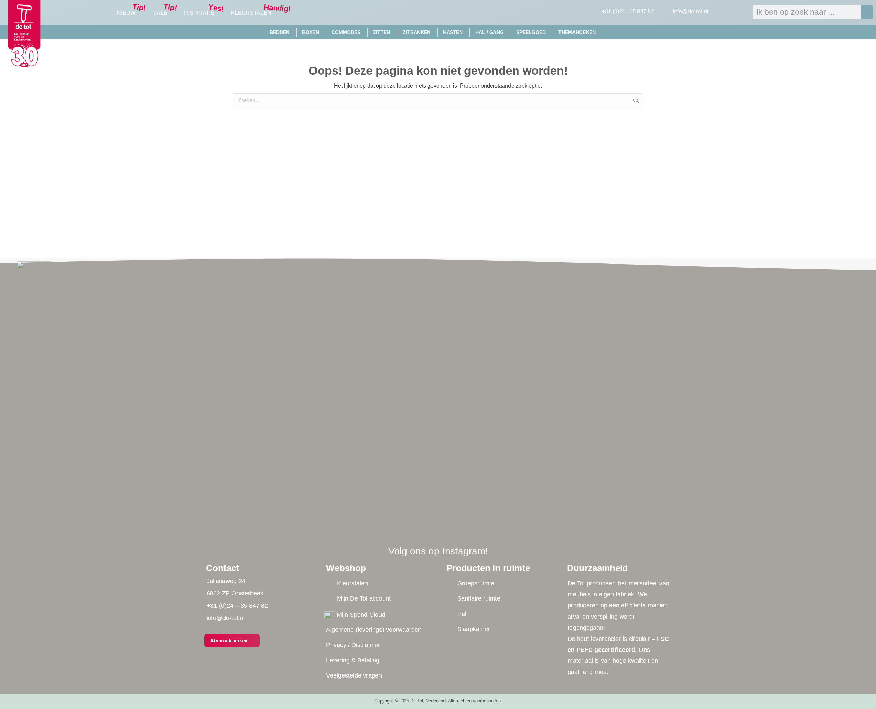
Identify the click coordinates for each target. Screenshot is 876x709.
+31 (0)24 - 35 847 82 (628, 11)
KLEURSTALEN (251, 13)
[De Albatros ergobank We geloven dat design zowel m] (467, 375)
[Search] (867, 12)
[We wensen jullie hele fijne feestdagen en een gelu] (293, 287)
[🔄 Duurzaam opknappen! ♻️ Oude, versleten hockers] (583, 349)
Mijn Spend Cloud (361, 614)
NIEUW (126, 13)
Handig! (277, 8)
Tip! (139, 7)
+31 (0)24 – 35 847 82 (237, 605)
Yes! (216, 7)
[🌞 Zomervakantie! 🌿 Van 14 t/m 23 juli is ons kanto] (525, 336)
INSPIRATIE (199, 13)
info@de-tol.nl (690, 11)
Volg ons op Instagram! (438, 551)
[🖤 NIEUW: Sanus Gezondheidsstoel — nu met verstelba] (351, 406)
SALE (160, 13)
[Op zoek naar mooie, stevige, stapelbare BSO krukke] (409, 292)
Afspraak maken (228, 640)
